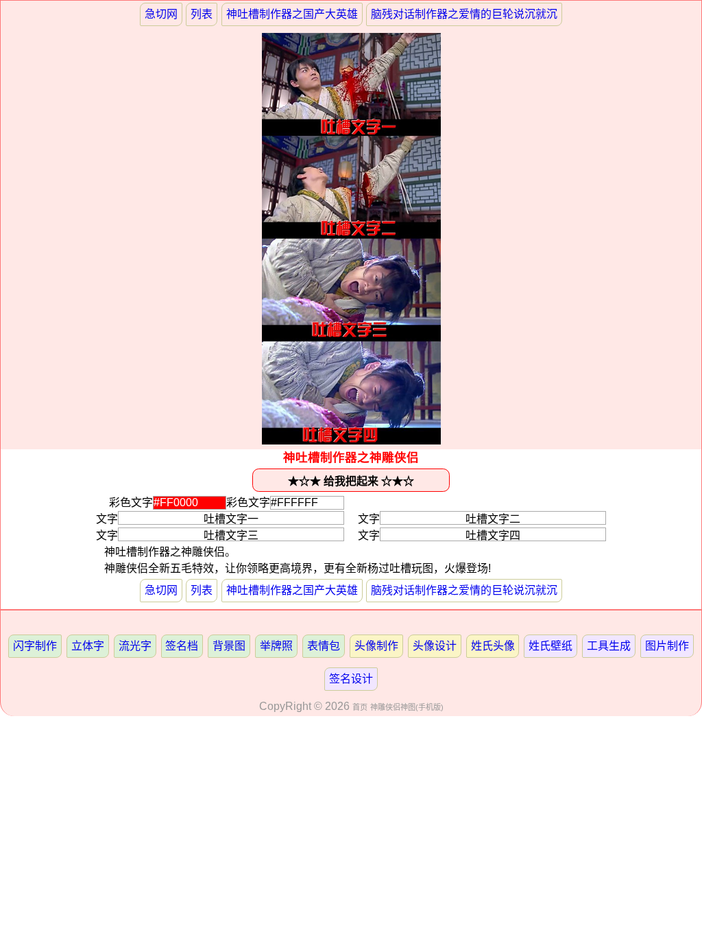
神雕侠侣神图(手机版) (407, 707)
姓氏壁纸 (550, 646)
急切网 (161, 14)
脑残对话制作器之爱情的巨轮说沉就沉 (464, 14)
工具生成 (609, 646)
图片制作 (667, 646)
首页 (359, 707)
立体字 (87, 646)
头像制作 (376, 646)
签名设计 (351, 679)
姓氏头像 (493, 646)
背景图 (229, 646)
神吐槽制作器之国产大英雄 (292, 14)
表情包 (323, 646)
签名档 (181, 646)
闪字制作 (35, 646)
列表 (202, 14)
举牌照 (276, 646)
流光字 (135, 646)
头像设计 (435, 646)
